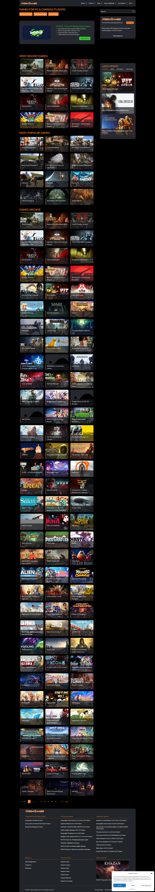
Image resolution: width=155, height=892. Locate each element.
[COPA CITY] (81, 628)
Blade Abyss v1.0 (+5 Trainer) (104, 848)
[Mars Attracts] (31, 539)
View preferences (146, 885)
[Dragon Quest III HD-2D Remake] (81, 397)
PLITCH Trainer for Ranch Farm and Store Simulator (75, 849)
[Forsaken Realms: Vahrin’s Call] (81, 326)
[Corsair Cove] (56, 326)
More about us (117, 36)
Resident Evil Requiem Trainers (34, 827)
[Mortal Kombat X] (31, 197)
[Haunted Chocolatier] (81, 575)
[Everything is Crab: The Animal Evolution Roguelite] (56, 504)
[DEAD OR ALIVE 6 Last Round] (56, 415)
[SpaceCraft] (56, 645)
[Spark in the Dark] (56, 309)
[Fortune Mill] (56, 699)
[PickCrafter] (56, 539)
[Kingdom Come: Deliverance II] (81, 161)
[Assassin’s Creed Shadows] (81, 143)
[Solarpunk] (31, 716)
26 (45, 801)
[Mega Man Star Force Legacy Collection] (81, 663)
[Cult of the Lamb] (81, 291)
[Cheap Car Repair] (56, 770)
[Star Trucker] (31, 415)
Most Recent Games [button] (26, 14)
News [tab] (112, 69)
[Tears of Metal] (31, 380)
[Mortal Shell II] (31, 102)
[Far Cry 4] (81, 179)
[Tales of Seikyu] (31, 504)
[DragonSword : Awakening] (56, 397)
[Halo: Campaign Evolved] (31, 397)
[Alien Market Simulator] (31, 575)
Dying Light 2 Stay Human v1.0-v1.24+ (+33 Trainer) (75, 820)
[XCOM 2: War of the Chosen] (56, 663)
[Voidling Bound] (31, 645)
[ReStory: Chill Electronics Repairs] (56, 120)
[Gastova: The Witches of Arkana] (56, 575)
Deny (133, 885)
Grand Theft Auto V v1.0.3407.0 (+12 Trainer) (109, 851)
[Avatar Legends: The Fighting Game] (81, 380)
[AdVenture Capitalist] (81, 716)
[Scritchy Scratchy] (31, 120)
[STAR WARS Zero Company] (81, 84)
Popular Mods (65, 868)
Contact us (28, 865)
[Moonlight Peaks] (56, 468)
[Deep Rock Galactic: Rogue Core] (81, 752)
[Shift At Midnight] (56, 380)
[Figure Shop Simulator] (56, 610)
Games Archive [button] (53, 14)
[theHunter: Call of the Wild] (56, 197)
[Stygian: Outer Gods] (81, 770)
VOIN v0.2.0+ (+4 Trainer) (103, 845)
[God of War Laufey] (56, 681)
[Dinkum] (81, 309)
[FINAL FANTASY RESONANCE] (56, 716)
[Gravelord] (31, 681)
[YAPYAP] (81, 787)
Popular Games (65, 861)
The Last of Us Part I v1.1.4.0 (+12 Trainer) (108, 832)
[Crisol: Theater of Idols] (81, 67)
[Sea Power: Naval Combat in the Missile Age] (31, 628)
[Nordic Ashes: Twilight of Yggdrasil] (31, 592)
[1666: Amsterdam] (56, 102)
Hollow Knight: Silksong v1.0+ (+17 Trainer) (73, 830)
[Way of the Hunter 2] (56, 628)
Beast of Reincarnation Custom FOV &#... (109, 880)
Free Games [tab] (129, 69)
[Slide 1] (110, 882)
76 (62, 801)
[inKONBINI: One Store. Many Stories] (31, 557)
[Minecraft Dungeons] (81, 610)
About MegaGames (30, 861)
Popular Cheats (65, 871)
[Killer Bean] (81, 557)
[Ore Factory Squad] (31, 344)
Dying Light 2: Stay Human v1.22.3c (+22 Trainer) (110, 823)
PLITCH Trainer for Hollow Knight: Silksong (73, 846)
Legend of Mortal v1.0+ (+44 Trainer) (71, 823)
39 (48, 801)
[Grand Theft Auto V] (31, 143)
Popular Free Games (66, 881)
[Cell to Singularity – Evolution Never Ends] (31, 362)
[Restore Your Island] (56, 344)
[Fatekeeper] (31, 752)
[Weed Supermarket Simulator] (81, 415)
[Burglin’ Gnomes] (81, 681)
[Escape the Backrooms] (81, 102)
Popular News (65, 874)
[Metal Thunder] (31, 521)
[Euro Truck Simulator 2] (31, 161)
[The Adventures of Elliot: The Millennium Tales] (31, 84)
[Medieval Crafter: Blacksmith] (56, 67)
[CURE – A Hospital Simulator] (31, 468)
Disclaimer (28, 868)
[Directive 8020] (56, 486)
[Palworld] (31, 179)
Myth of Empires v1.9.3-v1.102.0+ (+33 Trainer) (110, 838)
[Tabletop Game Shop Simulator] (81, 592)
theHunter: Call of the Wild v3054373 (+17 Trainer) (75, 827)
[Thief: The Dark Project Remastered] (56, 787)
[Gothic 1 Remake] (31, 787)
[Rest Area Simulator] (56, 734)
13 (41, 801)
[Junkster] (31, 451)
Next (66, 801)
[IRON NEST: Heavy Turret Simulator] (81, 120)
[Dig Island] (81, 521)
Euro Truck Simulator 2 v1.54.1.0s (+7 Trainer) (109, 841)
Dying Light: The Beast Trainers (34, 820)
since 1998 (130, 22)
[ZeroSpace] (81, 362)
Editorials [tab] (120, 69)
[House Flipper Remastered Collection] (56, 752)
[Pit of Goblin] (56, 291)
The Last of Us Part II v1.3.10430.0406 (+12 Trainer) (111, 835)
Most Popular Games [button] (40, 14)
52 (52, 801)
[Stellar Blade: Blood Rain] (81, 344)
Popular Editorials (66, 878)
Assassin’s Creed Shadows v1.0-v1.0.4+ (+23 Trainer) (111, 820)
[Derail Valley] (31, 770)
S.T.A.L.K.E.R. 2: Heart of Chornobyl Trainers (38, 823)
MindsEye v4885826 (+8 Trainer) (70, 843)
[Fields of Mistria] (31, 309)
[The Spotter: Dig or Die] (81, 451)
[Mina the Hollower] (56, 521)
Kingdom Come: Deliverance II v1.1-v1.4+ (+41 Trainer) (76, 836)
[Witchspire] (81, 699)
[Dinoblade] (31, 326)
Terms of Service (109, 889)
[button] (152, 873)
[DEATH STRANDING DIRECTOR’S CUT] (81, 645)
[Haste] (81, 539)
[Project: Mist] (81, 504)
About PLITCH (85, 38)
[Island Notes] (31, 67)
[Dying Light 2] (81, 197)
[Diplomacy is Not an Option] (31, 610)
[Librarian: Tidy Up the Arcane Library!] (56, 84)
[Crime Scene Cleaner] (31, 663)
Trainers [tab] (105, 69)
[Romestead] (31, 699)
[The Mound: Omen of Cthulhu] (56, 433)
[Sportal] (31, 486)
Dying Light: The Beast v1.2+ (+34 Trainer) (73, 833)
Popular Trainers (65, 865)
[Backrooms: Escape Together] (56, 451)
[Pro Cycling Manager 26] (81, 433)
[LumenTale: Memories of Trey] (81, 734)
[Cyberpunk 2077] (56, 143)
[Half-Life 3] (81, 468)
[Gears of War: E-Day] (56, 592)
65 (55, 801)
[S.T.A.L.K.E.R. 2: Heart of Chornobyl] (56, 161)
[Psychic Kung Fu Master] (31, 291)
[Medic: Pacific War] (56, 557)
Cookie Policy (132, 889)
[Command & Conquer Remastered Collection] (81, 486)
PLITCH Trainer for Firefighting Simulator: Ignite (74, 839)
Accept (119, 885)
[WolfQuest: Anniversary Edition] (56, 362)
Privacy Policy (99, 889)
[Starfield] (56, 179)
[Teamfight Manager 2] (31, 734)
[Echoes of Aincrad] (31, 433)
